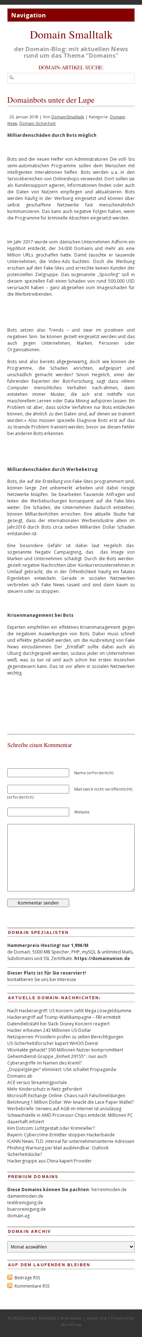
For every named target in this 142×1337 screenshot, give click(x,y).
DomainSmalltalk (67, 116)
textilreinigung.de (25, 1202)
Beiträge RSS (27, 1278)
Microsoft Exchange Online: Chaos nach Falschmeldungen (66, 1095)
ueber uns (96, 1318)
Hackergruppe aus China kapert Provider (49, 1161)
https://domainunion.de (102, 958)
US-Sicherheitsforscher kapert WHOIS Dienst (52, 1043)
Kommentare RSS (32, 1286)
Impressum (71, 1318)
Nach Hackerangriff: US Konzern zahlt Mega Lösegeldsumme (69, 1011)
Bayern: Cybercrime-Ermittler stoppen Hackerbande (61, 1135)
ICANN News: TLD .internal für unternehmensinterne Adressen (70, 1141)
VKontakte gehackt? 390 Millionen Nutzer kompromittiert (65, 1050)
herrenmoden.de (109, 1189)
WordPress (71, 1324)
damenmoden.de (25, 1196)
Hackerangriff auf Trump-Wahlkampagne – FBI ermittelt (64, 1017)
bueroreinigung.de (26, 1209)
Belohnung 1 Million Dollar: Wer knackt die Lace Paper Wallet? (70, 1102)
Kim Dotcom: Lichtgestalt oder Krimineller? (51, 1128)
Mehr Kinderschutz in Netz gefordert (44, 1089)
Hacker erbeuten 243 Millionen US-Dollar (49, 1030)
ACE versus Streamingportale (37, 1082)
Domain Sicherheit (37, 123)
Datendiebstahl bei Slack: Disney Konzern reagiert (58, 1024)
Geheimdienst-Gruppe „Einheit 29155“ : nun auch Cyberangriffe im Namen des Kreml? (57, 1059)
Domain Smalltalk (71, 34)
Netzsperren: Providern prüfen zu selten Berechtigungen (65, 1037)
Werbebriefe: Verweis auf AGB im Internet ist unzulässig (64, 1109)
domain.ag (18, 1216)
